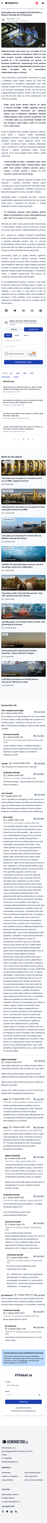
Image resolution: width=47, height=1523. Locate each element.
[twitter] (15, 310)
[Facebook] (4, 1511)
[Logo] (12, 3)
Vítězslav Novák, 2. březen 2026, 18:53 (23, 1228)
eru (11, 373)
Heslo (7, 1391)
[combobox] (23, 381)
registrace (23, 1361)
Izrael (16, 377)
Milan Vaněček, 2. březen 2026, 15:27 (28, 1102)
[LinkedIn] (12, 1511)
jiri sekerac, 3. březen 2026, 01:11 (26, 1316)
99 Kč (17, 335)
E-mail (7, 1382)
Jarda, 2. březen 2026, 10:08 (25, 778)
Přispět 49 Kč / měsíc (23, 362)
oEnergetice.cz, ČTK (13, 19)
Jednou (14, 329)
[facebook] (6, 310)
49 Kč (8, 335)
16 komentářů (25, 21)
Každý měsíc (33, 329)
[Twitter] (8, 1511)
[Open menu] (2, 3)
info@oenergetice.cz (10, 1462)
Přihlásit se (23, 1402)
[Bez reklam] (37, 3)
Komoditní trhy (10, 8)
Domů (3, 8)
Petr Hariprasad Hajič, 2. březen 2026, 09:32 (23, 741)
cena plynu (5, 377)
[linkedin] (23, 310)
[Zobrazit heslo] (39, 1394)
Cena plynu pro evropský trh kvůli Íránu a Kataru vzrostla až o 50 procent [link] (31, 8)
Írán (31, 373)
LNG (24, 373)
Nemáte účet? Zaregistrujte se (23, 1411)
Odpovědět (41, 712)
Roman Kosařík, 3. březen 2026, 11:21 (24, 1261)
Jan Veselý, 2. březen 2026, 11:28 (26, 823)
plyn (18, 373)
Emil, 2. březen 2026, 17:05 (26, 1161)
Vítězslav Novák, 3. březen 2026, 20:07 (23, 1333)
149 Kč (26, 335)
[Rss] (17, 1511)
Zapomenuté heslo (23, 1408)
